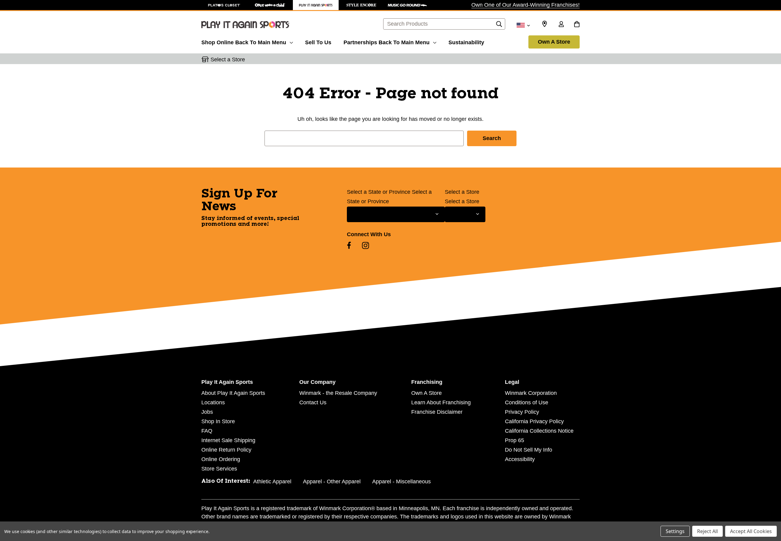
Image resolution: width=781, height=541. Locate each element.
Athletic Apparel (272, 481)
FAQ (206, 431)
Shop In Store (218, 421)
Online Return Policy (226, 450)
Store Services (219, 469)
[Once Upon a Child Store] (270, 5)
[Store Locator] (544, 24)
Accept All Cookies (751, 531)
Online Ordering (220, 459)
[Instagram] (365, 245)
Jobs (207, 412)
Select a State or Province (378, 192)
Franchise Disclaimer (436, 412)
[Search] (499, 25)
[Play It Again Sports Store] (316, 5)
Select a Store (462, 192)
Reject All (707, 531)
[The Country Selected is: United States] (523, 24)
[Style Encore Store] (361, 5)
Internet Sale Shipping (228, 440)
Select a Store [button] (228, 59)
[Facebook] (349, 245)
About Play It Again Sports (233, 393)
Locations (213, 402)
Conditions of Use (526, 402)
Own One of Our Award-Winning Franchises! (525, 5)
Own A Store (554, 42)
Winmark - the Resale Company (338, 393)
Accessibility (520, 459)
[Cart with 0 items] (577, 24)
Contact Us (312, 402)
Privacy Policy (522, 412)
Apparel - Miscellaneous (401, 481)
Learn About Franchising (441, 402)
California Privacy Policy (534, 421)
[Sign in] (561, 24)
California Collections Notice (539, 431)
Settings (675, 531)
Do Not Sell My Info (528, 450)
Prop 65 (514, 440)
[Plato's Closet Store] (224, 5)
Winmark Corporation (531, 393)
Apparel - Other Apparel (332, 481)
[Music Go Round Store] (407, 5)
